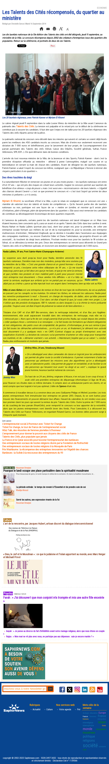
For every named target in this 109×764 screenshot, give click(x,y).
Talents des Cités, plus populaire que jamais (24, 436)
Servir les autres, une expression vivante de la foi (37, 499)
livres (104, 726)
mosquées (101, 729)
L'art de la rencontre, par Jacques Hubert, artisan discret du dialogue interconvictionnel (48, 523)
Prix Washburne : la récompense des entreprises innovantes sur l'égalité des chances (45, 449)
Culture (49, 709)
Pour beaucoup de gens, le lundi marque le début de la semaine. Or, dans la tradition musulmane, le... (55, 474)
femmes (93, 716)
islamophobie (88, 725)
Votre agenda (65, 709)
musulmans (89, 732)
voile (84, 749)
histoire (86, 719)
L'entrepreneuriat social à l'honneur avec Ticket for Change (32, 423)
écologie (86, 713)
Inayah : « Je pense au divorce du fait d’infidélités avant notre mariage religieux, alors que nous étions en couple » (54, 632)
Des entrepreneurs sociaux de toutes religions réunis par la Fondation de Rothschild (45, 443)
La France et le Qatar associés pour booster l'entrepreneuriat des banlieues (40, 439)
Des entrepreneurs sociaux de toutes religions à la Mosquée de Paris (37, 446)
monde (87, 729)
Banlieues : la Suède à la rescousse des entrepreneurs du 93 (32, 452)
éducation (94, 713)
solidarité (102, 746)
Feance (85, 716)
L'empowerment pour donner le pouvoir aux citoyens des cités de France (39, 433)
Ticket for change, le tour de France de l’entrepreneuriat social (34, 427)
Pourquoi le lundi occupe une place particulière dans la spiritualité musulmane (46, 470)
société (90, 745)
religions (89, 740)
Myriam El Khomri (11, 201)
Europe (102, 712)
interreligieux (88, 722)
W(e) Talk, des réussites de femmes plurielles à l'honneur (31, 430)
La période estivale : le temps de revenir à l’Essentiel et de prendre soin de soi (51, 487)
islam (102, 722)
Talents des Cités (25, 126)
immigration (102, 719)
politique (89, 736)
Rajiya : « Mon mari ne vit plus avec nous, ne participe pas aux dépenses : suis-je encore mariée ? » (50, 636)
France (102, 716)
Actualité (36, 709)
